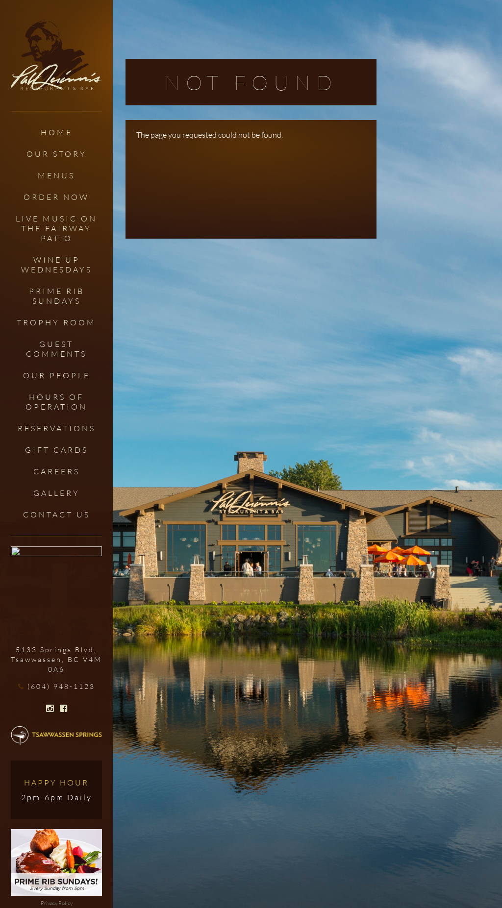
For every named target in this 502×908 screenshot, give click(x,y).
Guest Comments (56, 349)
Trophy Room (56, 322)
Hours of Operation (56, 402)
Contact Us (56, 514)
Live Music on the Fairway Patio (56, 228)
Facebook (63, 708)
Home (57, 132)
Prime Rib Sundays (56, 296)
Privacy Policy (57, 903)
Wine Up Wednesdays (56, 264)
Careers (56, 471)
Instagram (49, 708)
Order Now (56, 197)
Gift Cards (56, 450)
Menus (56, 175)
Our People (56, 375)
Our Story (56, 154)
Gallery (56, 493)
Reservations (57, 428)
